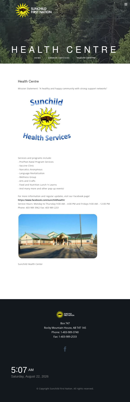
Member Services (59, 58)
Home (37, 58)
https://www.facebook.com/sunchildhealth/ (41, 199)
